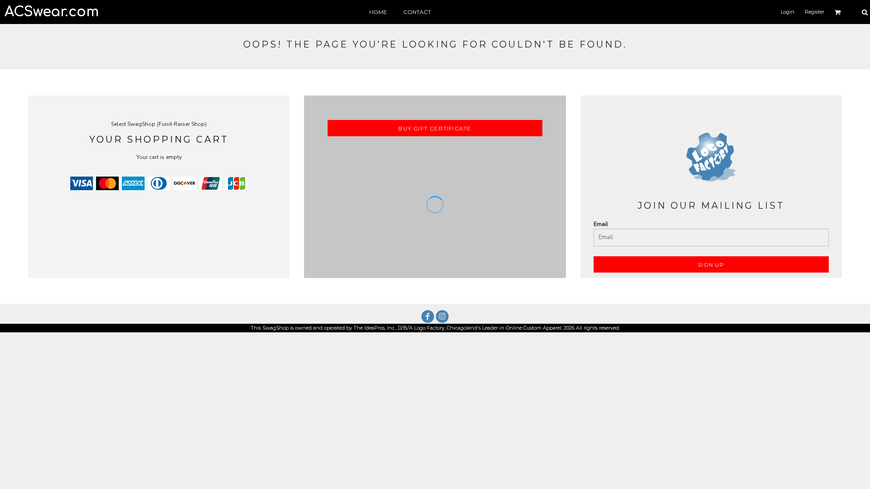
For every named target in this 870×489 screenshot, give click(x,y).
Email (601, 224)
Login (787, 12)
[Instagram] (442, 316)
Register (814, 12)
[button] (838, 12)
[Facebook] (427, 316)
